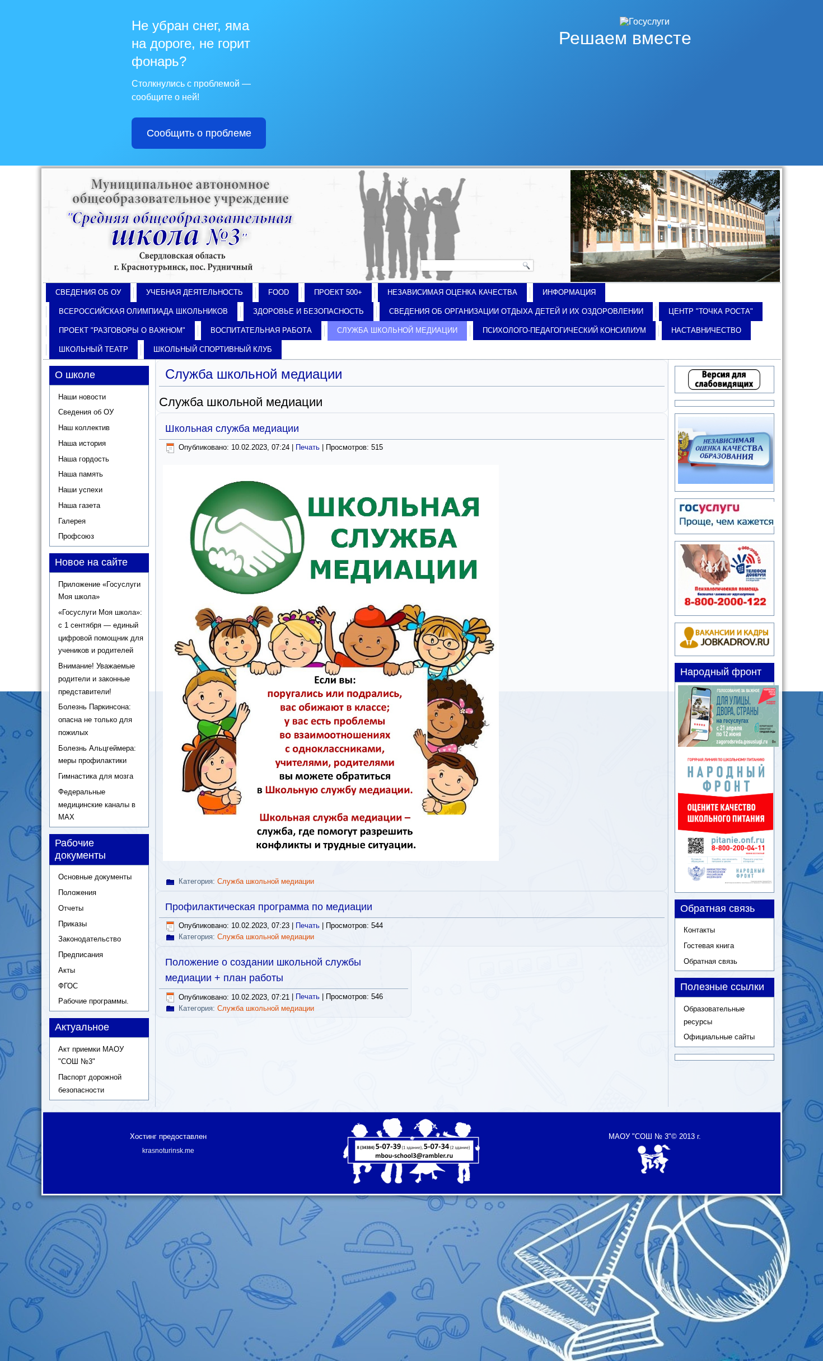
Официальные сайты (719, 1037)
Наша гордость (83, 459)
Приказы (72, 924)
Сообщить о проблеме (199, 133)
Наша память (80, 474)
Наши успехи (80, 490)
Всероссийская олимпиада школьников (143, 311)
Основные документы (95, 877)
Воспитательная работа (261, 330)
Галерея (72, 521)
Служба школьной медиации (397, 330)
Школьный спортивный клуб (212, 349)
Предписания (80, 954)
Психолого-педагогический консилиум (564, 330)
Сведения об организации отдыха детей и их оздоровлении (516, 311)
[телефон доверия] (724, 606)
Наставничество (706, 330)
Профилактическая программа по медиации (268, 906)
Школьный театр (93, 349)
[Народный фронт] (725, 882)
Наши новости (82, 397)
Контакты (699, 930)
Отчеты (70, 908)
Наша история (82, 443)
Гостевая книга (709, 945)
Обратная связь (710, 961)
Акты (66, 970)
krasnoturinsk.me (168, 1151)
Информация (569, 292)
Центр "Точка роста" (710, 311)
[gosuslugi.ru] (726, 524)
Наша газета (79, 505)
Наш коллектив (84, 427)
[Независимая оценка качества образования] (725, 481)
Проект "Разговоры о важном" (122, 330)
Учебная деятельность (194, 292)
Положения (77, 892)
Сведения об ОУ (88, 292)
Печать (309, 447)
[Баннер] (728, 744)
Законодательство (89, 939)
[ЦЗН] (724, 646)
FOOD (278, 292)
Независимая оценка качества (452, 292)
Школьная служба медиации (232, 428)
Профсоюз (76, 536)
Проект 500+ (338, 292)
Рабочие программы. (93, 1001)
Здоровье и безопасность (308, 311)
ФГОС (68, 986)
